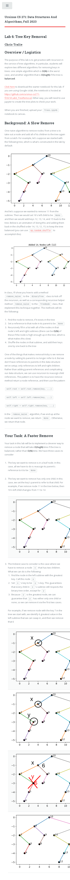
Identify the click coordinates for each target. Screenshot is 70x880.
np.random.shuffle (40, 230)
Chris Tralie (13, 44)
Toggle (7, 6)
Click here (10, 86)
